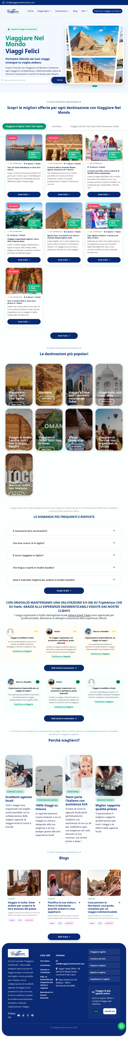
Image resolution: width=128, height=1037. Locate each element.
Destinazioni (61, 11)
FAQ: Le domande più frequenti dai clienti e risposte (46, 982)
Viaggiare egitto (98, 952)
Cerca (60, 80)
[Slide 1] (90, 86)
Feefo (18, 606)
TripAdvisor (107, 602)
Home (30, 11)
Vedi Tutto (63, 335)
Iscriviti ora (110, 1011)
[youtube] (18, 1015)
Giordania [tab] (56, 126)
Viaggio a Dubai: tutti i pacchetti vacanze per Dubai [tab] (95, 126)
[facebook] (32, 1015)
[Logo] (13, 11)
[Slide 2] (93, 86)
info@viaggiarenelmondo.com (20, 2)
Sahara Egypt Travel (79, 615)
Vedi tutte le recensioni (62, 668)
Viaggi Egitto (43, 11)
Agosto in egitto (97, 972)
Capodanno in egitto (100, 979)
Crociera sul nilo (98, 958)
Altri (84, 11)
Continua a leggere (12, 651)
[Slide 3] (97, 86)
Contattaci (45, 965)
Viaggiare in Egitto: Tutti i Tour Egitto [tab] (24, 126)
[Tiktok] (23, 1015)
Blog (75, 11)
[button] (64, 530)
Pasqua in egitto (98, 965)
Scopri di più (23, 194)
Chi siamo (45, 961)
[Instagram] (27, 1015)
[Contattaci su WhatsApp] (121, 1026)
